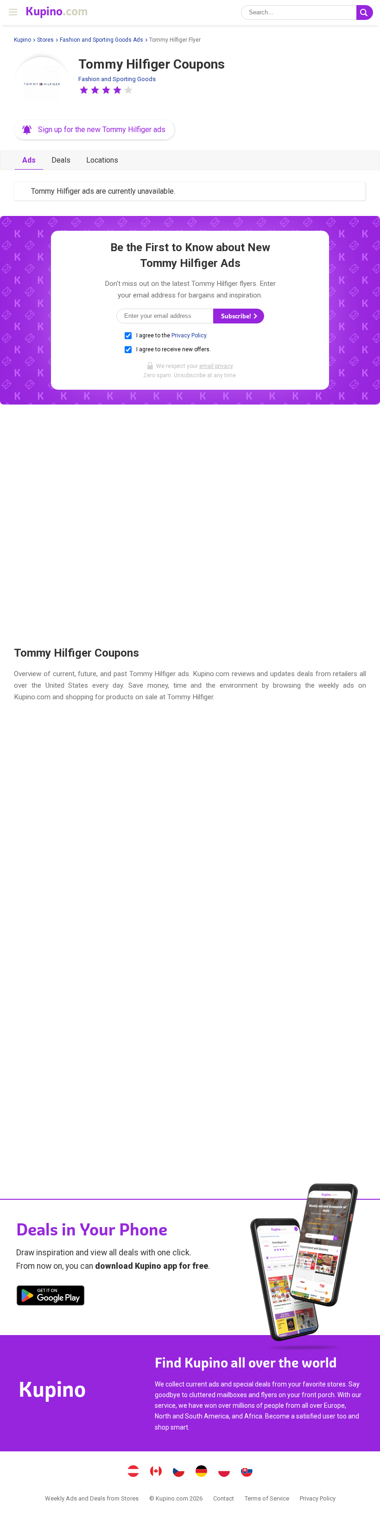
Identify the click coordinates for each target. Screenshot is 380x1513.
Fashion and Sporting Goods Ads (101, 40)
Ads (29, 160)
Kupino (22, 40)
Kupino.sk (247, 1472)
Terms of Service (267, 1498)
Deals (60, 160)
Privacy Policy (188, 335)
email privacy (216, 366)
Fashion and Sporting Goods (117, 79)
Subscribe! (237, 316)
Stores (45, 40)
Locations (102, 160)
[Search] (364, 12)
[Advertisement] (190, 525)
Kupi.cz (179, 1472)
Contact (223, 1498)
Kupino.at (133, 1472)
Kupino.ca (156, 1472)
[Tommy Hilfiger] (42, 85)
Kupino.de (202, 1472)
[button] (83, 89)
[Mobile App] (50, 1297)
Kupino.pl (224, 1472)
